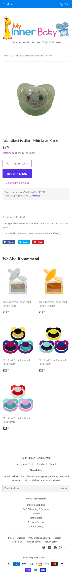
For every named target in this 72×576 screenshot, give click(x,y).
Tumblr (52, 464)
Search (36, 513)
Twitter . (32, 464)
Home (5, 55)
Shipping (7, 153)
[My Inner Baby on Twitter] (44, 548)
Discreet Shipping (36, 504)
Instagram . (22, 464)
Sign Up (63, 488)
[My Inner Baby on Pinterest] (55, 548)
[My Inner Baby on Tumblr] (66, 548)
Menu (10, 4)
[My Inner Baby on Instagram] (60, 548)
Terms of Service (36, 522)
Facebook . (43, 464)
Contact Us (36, 518)
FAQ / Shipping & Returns (36, 509)
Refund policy (36, 526)
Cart (66, 4)
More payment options (17, 182)
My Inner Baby (37, 557)
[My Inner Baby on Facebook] (49, 548)
